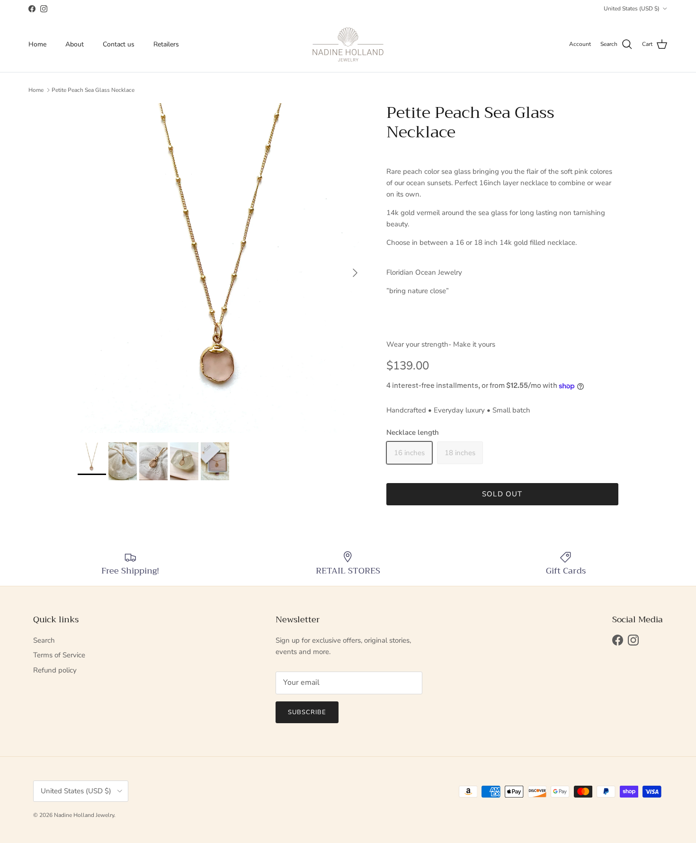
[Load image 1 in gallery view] (222, 268)
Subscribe (307, 712)
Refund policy (55, 670)
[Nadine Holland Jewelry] (348, 45)
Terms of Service (59, 655)
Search (44, 640)
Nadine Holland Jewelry (84, 815)
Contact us (118, 44)
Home (37, 44)
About (74, 44)
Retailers (166, 44)
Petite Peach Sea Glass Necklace (93, 90)
